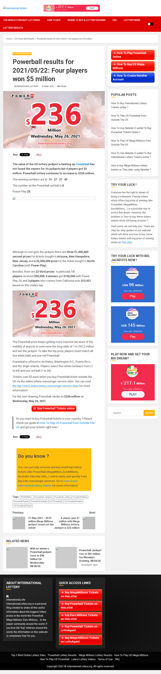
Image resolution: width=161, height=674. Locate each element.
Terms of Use (105, 659)
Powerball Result (21, 501)
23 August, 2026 (89, 565)
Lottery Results (13, 28)
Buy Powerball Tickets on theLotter (79, 605)
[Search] (157, 24)
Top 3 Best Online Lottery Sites (28, 655)
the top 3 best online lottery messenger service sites (46, 386)
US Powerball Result (23, 506)
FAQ (115, 20)
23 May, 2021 (48, 86)
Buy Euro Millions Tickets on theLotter (79, 617)
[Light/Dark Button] (150, 24)
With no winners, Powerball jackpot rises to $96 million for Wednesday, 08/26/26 (17, 557)
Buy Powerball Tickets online (56, 408)
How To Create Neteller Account (130, 77)
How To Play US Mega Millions (131, 655)
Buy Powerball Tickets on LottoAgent (79, 628)
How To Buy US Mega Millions (128, 66)
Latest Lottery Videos (84, 659)
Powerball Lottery (62, 497)
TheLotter (127, 242)
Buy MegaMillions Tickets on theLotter (79, 594)
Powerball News (80, 497)
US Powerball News (73, 501)
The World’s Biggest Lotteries (21, 20)
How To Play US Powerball (54, 659)
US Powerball (56, 501)
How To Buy (54, 20)
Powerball (82, 164)
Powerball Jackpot (43, 497)
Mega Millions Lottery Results (95, 655)
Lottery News (132, 20)
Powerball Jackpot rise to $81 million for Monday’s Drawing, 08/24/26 (66, 557)
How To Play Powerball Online (129, 54)
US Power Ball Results (22, 54)
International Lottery (26, 86)
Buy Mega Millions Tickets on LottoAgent (80, 639)
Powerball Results (39, 501)
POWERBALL (26, 497)
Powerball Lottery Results (62, 655)
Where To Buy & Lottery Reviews (86, 20)
